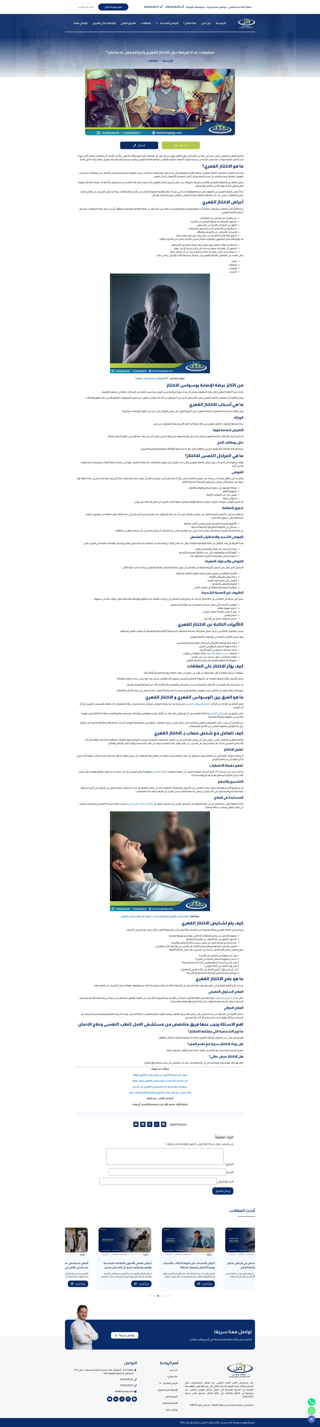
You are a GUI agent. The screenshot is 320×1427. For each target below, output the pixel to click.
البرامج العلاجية (169, 23)
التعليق (228, 1164)
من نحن (206, 23)
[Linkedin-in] (115, 1399)
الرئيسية (221, 23)
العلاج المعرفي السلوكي (226, 998)
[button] (163, 1124)
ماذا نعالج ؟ (189, 23)
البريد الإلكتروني (225, 1181)
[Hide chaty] (311, 1419)
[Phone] (311, 1402)
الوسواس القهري (218, 713)
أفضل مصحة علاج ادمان (140, 803)
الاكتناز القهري (159, 771)
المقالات (146, 23)
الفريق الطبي (128, 23)
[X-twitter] (122, 1399)
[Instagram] (128, 1399)
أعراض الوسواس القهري (198, 704)
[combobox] (81, 7)
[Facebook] (134, 1399)
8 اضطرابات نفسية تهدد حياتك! (152, 378)
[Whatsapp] (311, 1410)
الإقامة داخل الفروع (104, 23)
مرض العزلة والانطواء (217, 653)
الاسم (230, 1172)
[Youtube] (109, 1399)
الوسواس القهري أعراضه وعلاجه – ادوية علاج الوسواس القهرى (154, 916)
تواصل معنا (81, 23)
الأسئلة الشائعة (170, 1403)
